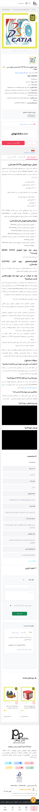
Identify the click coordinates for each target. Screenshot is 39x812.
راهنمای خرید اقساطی (29, 152)
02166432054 (21, 786)
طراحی (31, 116)
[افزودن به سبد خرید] (34, 703)
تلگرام (7, 763)
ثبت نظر (19, 614)
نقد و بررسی (11, 157)
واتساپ (29, 768)
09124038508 (14, 786)
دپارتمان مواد (23, 124)
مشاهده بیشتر (32, 561)
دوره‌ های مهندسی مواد (21, 73)
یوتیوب (18, 768)
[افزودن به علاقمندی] (22, 702)
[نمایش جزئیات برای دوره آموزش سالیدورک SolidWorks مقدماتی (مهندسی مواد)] (28, 694)
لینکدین (17, 763)
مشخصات (21, 157)
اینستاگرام (28, 763)
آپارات (7, 768)
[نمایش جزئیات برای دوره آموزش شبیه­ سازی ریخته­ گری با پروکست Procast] (11, 694)
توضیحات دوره (31, 157)
